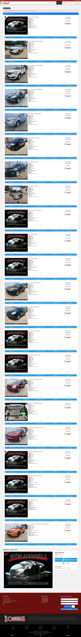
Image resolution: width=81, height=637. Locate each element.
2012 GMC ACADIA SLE (33, 306)
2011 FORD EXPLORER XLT (34, 282)
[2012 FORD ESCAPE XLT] (16, 194)
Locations (78, 0)
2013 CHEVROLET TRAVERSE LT (35, 65)
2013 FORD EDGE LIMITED (34, 137)
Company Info (77, 2)
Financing (54, 2)
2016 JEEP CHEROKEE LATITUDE (35, 427)
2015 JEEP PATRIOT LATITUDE (35, 475)
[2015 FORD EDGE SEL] (16, 170)
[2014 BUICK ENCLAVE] (16, 25)
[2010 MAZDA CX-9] (16, 508)
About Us (71, 2)
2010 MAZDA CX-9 (32, 500)
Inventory (59, 2)
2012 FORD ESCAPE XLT (33, 186)
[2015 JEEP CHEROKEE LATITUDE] (16, 459)
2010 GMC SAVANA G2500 (34, 331)
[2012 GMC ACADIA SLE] (16, 314)
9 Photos (16, 179)
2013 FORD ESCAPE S (33, 234)
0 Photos (16, 34)
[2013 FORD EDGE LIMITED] (16, 145)
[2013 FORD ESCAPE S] (16, 242)
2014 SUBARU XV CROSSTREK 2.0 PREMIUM (38, 524)
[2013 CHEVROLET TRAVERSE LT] (16, 73)
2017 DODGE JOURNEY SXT (34, 113)
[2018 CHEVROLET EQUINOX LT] (16, 49)
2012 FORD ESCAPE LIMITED (35, 210)
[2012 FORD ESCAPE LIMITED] (16, 218)
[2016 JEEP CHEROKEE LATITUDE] (16, 435)
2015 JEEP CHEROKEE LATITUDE (35, 451)
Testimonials (65, 2)
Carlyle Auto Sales (45, 631)
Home (50, 2)
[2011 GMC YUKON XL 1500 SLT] (16, 387)
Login (2, 0)
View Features (70, 37)
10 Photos (16, 58)
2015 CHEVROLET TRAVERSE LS (35, 89)
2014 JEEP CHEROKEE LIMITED (35, 403)
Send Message (69, 609)
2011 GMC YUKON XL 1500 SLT (35, 379)
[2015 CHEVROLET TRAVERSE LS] (16, 97)
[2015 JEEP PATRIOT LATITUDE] (16, 483)
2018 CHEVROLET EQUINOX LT (35, 41)
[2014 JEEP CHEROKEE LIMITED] (16, 411)
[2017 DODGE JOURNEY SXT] (16, 121)
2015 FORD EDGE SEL (33, 162)
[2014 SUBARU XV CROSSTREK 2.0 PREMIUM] (16, 532)
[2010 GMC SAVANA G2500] (16, 339)
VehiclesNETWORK (40, 632)
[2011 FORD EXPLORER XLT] (16, 290)
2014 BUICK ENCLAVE (33, 17)
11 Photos (16, 106)
